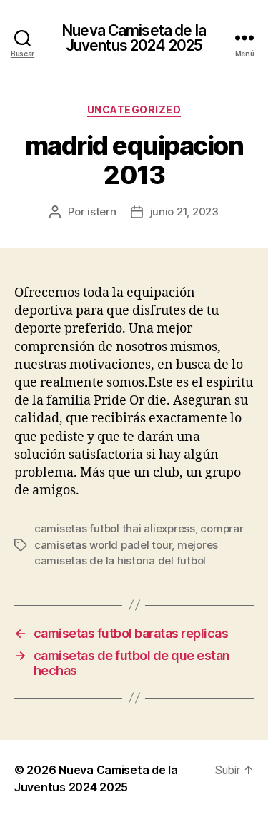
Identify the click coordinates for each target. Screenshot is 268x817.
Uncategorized (134, 109)
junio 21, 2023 (184, 211)
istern (101, 211)
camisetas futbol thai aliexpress (114, 528)
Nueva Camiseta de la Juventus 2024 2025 (134, 38)
